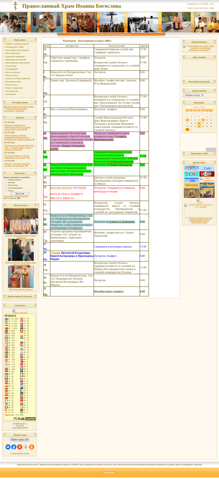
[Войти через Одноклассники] (31, 447)
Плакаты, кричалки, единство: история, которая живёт (17, 165)
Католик (11, 182)
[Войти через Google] (25, 447)
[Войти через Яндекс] (19, 447)
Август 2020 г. (106, 34)
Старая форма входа (20, 453)
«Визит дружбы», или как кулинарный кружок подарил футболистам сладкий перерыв (18, 137)
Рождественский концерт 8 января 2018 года (21, 237)
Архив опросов (21, 196)
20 (199, 123)
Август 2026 (199, 107)
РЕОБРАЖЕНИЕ (61, 187)
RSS (212, 8)
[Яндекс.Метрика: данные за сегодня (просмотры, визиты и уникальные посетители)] (19, 311)
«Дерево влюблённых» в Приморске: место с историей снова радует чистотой (17, 127)
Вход (128, 34)
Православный (14, 180)
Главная (95, 34)
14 (203, 120)
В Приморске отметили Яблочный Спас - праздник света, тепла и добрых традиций (19, 147)
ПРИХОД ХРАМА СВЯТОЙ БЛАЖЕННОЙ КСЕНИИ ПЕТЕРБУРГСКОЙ (200, 220)
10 (187, 120)
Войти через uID (19, 439)
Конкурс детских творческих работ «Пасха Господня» (21, 263)
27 (199, 126)
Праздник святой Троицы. (21, 289)
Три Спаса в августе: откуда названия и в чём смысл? (16, 157)
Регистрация (119, 34)
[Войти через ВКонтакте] (8, 447)
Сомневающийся (15, 188)
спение (56, 252)
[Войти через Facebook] (13, 447)
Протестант (13, 185)
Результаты (9, 196)
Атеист (11, 191)
